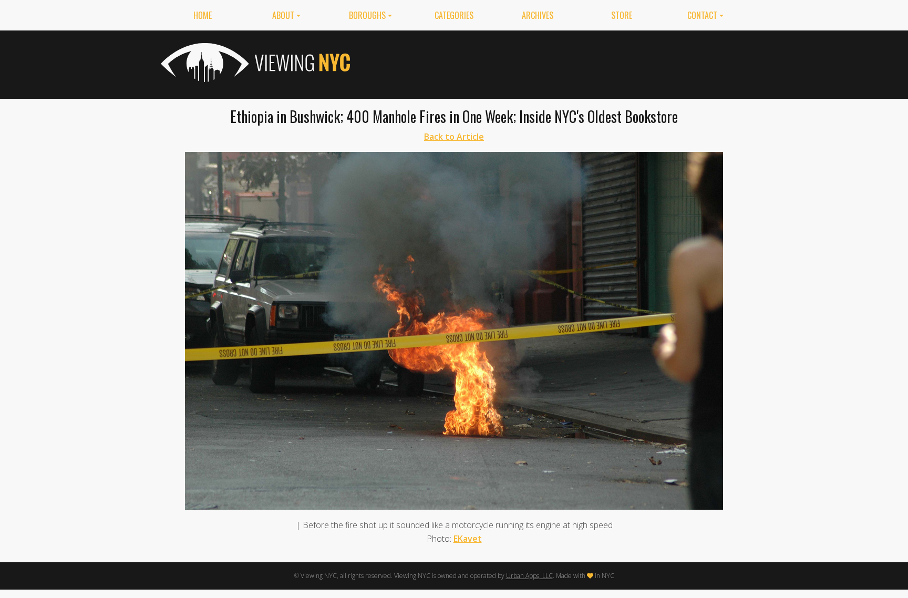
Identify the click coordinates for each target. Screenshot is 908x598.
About (283, 15)
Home (202, 15)
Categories (454, 15)
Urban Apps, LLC (529, 575)
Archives (537, 15)
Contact (702, 15)
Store (621, 15)
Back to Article (454, 136)
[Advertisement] (556, 62)
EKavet (467, 538)
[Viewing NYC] (254, 62)
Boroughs (367, 15)
